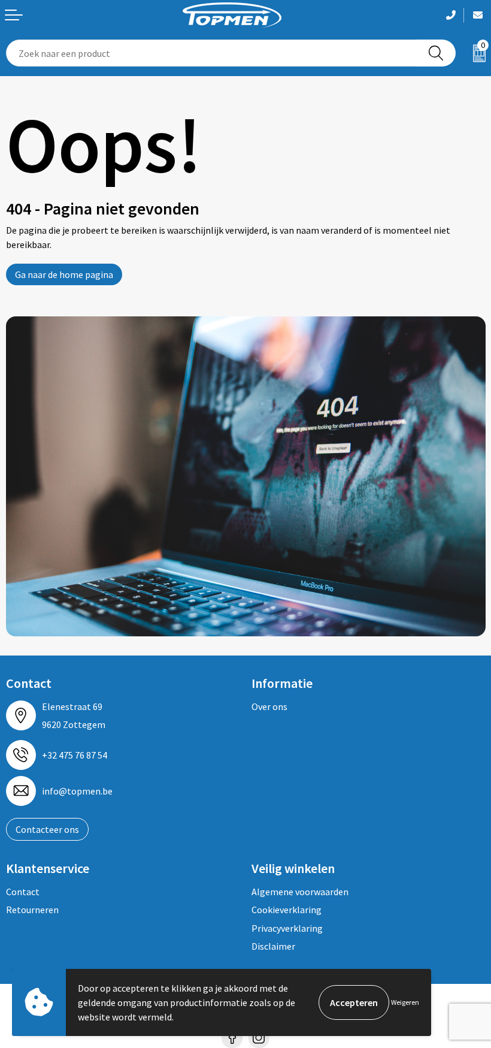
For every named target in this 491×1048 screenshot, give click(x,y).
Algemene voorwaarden (299, 892)
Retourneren (32, 910)
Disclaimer (273, 946)
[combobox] (211, 53)
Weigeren (405, 1002)
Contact (23, 892)
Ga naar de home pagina (64, 274)
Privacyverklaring (287, 928)
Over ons (269, 706)
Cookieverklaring (286, 910)
